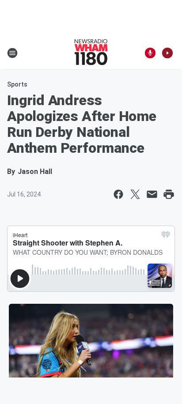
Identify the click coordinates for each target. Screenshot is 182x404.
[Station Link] (91, 53)
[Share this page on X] (135, 194)
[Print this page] (169, 194)
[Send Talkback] (150, 53)
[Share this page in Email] (152, 194)
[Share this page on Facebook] (118, 194)
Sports (17, 84)
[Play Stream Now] (167, 53)
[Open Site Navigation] (12, 53)
